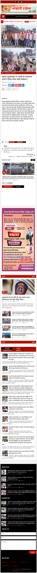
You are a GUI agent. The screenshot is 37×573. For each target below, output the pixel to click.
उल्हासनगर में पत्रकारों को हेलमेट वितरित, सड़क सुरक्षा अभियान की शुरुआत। (21, 485)
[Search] (34, 16)
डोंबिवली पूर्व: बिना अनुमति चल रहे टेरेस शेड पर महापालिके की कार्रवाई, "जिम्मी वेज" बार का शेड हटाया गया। (20, 471)
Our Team (13, 562)
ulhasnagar (11, 142)
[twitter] (18, 1)
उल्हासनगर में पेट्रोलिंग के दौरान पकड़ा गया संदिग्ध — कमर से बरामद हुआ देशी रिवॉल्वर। (23, 334)
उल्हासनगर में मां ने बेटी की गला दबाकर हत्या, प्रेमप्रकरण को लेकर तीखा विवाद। (16, 298)
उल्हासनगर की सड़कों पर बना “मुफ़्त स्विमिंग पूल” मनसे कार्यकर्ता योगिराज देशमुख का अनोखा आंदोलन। (20, 418)
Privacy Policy (23, 562)
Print (11, 89)
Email (5, 89)
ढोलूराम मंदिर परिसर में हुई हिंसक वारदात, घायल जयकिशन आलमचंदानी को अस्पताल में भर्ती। (21, 408)
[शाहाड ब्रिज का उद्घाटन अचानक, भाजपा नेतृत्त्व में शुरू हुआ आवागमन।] (5, 429)
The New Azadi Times (11, 569)
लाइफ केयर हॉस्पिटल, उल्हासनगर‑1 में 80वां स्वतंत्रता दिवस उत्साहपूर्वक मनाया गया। (20, 478)
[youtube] (21, 1)
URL (16, 89)
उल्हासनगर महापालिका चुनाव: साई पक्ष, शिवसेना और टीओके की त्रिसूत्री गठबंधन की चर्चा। (21, 452)
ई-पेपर (3, 342)
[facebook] (15, 1)
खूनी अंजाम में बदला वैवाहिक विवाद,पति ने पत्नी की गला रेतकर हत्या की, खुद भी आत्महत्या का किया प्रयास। (22, 367)
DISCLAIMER (5, 566)
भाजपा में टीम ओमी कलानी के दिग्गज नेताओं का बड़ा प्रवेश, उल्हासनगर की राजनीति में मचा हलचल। (21, 377)
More (33, 276)
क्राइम (3, 276)
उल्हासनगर (20, 142)
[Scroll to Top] (34, 570)
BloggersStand (21, 570)
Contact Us (15, 566)
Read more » (9, 307)
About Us (4, 562)
